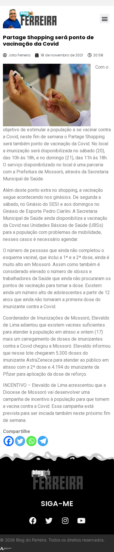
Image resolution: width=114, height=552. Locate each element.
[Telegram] (43, 441)
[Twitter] (20, 441)
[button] (104, 18)
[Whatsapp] (31, 441)
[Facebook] (9, 441)
